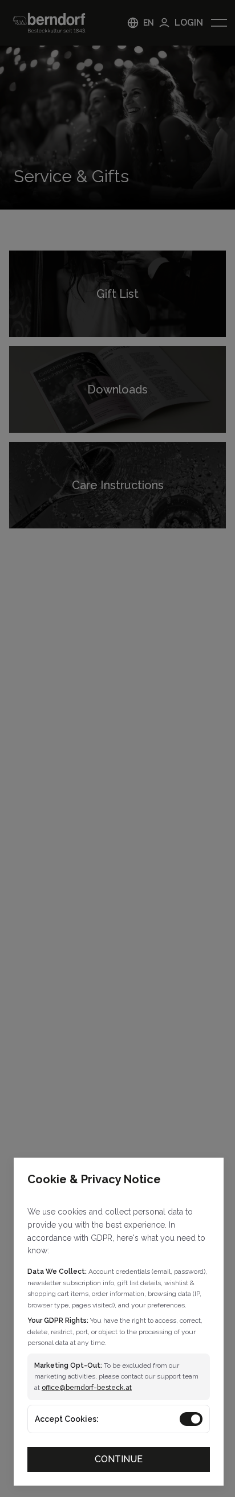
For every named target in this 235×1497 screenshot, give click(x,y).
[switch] (191, 1419)
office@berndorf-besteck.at (87, 1388)
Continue (119, 1459)
